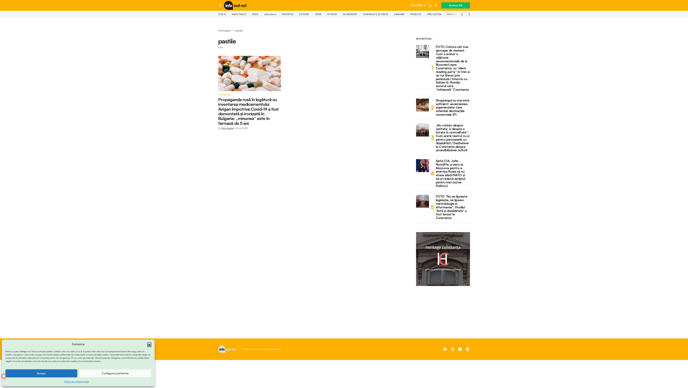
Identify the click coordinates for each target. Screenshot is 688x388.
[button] (149, 344)
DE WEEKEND (350, 14)
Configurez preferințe (115, 373)
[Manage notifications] (4, 376)
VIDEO (255, 14)
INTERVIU (332, 14)
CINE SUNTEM (434, 14)
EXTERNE (304, 14)
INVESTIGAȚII (239, 14)
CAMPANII (399, 14)
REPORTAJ (288, 14)
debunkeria (270, 14)
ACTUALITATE (225, 95)
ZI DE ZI (222, 14)
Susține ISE (455, 5)
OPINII (318, 14)
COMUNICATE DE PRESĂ (375, 14)
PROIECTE (415, 14)
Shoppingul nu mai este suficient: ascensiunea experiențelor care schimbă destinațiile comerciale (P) (452, 107)
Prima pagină (224, 30)
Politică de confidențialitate (76, 381)
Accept (41, 373)
